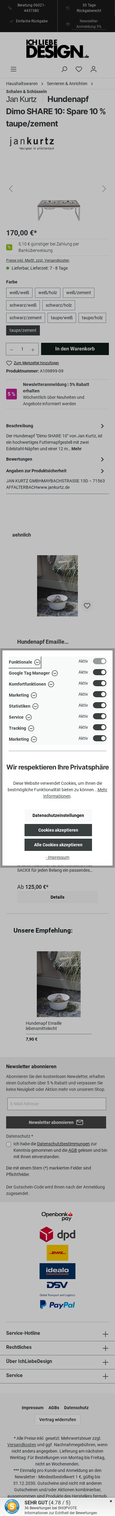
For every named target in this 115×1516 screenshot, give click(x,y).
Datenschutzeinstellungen (58, 815)
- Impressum (57, 857)
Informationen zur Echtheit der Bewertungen (61, 1513)
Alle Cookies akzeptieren (58, 844)
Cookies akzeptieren (58, 830)
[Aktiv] (99, 661)
